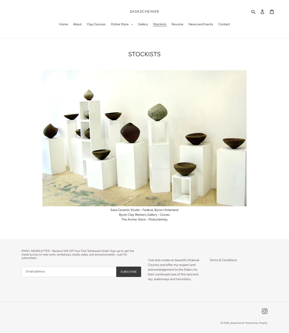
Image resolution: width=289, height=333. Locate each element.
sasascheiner (144, 11)
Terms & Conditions (223, 260)
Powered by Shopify (256, 322)
